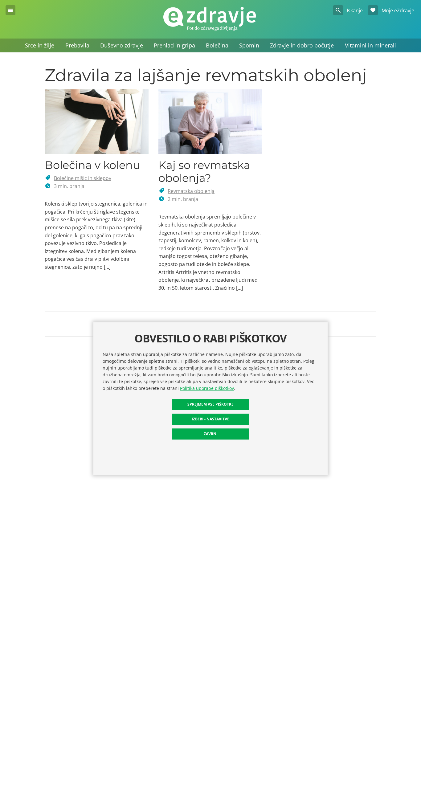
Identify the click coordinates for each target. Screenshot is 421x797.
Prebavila (77, 45)
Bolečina (217, 45)
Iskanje (354, 10)
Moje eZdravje (397, 10)
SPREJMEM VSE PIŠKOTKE (210, 404)
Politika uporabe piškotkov (207, 388)
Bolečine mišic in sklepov (82, 178)
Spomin (249, 45)
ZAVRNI (211, 433)
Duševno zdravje (121, 45)
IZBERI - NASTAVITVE (210, 419)
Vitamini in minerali (370, 45)
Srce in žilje (39, 45)
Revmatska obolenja (191, 191)
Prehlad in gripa (174, 45)
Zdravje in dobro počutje (302, 45)
